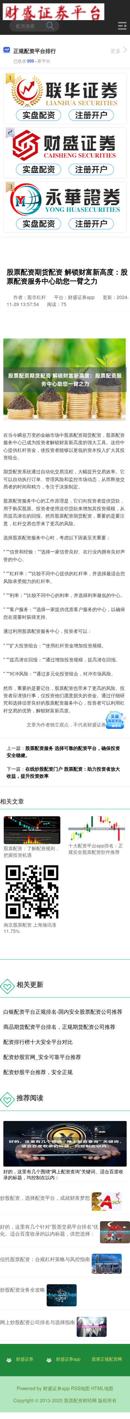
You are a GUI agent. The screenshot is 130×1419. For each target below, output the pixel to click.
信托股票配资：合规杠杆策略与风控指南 (45, 1258)
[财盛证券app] (53, 11)
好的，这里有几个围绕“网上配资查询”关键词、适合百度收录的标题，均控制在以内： (63, 1174)
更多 (115, 51)
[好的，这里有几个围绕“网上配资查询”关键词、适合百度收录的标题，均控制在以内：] (65, 1143)
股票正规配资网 (107, 1359)
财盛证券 (24, 1359)
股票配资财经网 (80, 1400)
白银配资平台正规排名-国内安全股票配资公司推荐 (62, 1011)
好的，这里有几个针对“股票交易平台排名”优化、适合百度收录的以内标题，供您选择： (49, 1230)
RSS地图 (80, 1388)
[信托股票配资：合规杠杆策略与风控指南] (107, 1264)
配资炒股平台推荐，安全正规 (38, 1072)
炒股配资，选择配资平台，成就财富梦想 (45, 1197)
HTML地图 (102, 1388)
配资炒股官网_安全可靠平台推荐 (42, 1057)
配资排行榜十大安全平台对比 (38, 1042)
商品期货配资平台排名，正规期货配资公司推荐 (59, 1026)
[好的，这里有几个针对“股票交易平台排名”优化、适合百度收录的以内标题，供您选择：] (115, 1232)
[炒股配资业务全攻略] (62, 1295)
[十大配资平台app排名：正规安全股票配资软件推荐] (96, 828)
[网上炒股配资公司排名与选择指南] (92, 1327)
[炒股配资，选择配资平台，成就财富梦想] (107, 1201)
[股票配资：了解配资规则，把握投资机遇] (32, 829)
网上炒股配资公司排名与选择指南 (37, 1321)
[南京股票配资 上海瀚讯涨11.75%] (32, 891)
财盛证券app (68, 1359)
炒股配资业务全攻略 (22, 1289)
